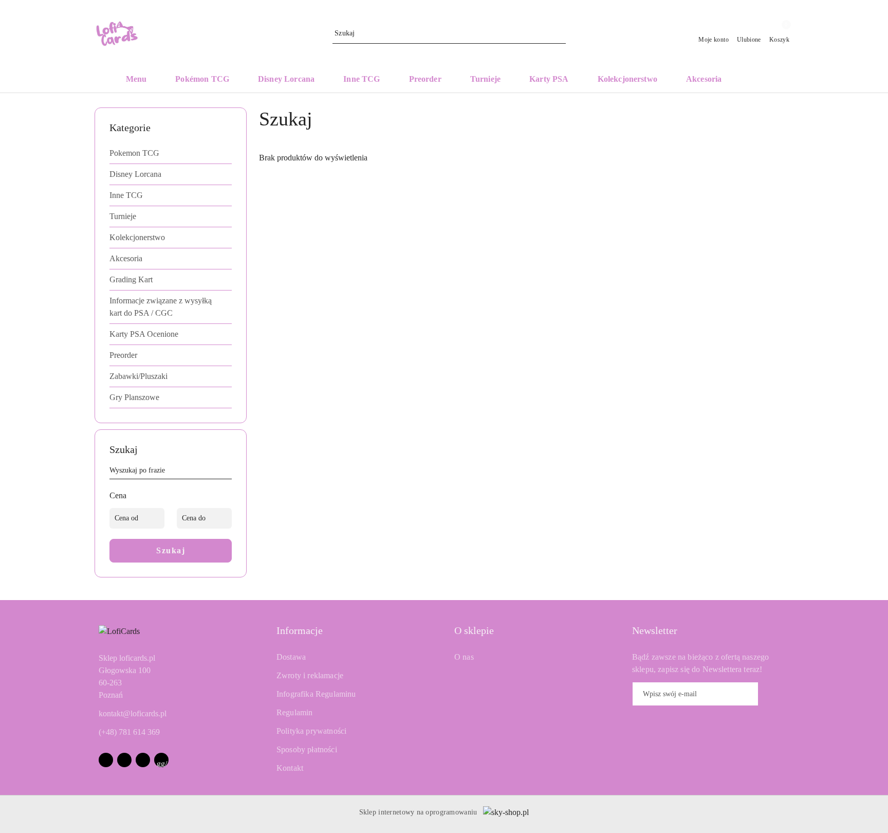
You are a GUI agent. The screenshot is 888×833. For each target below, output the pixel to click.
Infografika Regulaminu (316, 694)
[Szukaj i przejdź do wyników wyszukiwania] (559, 33)
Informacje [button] (299, 630)
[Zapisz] (773, 694)
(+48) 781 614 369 (129, 732)
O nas (464, 657)
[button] (756, 79)
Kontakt (289, 768)
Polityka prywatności (311, 731)
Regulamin (294, 712)
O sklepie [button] (474, 630)
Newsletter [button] (654, 630)
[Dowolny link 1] (161, 760)
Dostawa (291, 657)
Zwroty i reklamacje (309, 675)
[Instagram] (124, 760)
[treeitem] (170, 153)
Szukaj (170, 550)
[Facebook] (106, 760)
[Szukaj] (228, 472)
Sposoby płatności (306, 749)
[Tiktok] (143, 760)
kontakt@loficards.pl (132, 713)
